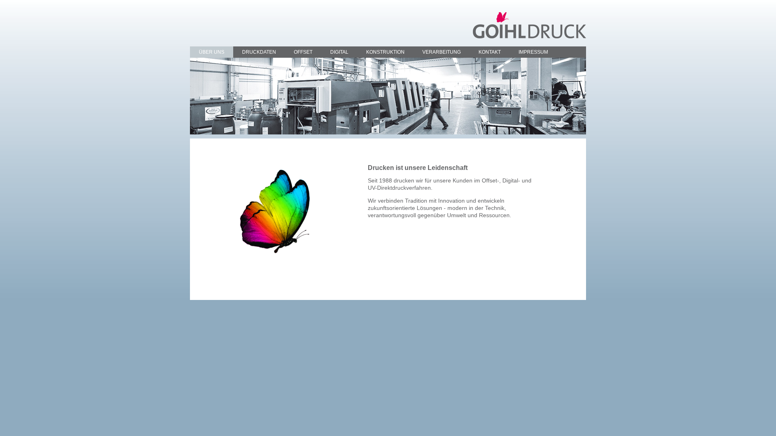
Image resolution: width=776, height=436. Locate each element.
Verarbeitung (441, 52)
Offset (303, 52)
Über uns (211, 52)
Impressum (533, 52)
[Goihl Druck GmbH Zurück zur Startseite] (529, 24)
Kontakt (490, 52)
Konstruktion (385, 52)
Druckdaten (259, 52)
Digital (339, 52)
